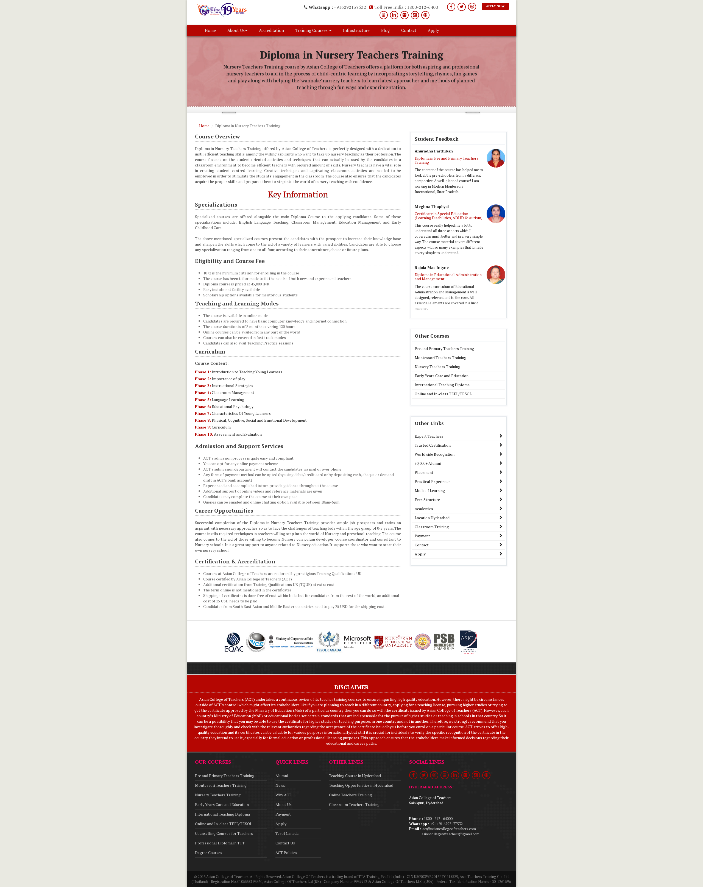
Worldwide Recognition (434, 454)
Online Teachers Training (350, 794)
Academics (424, 508)
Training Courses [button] (312, 30)
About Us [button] (236, 30)
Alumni (281, 775)
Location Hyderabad (432, 517)
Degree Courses (208, 852)
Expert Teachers (429, 436)
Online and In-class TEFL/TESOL (443, 393)
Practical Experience (432, 481)
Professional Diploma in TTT (220, 843)
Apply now (495, 6)
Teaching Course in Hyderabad (355, 775)
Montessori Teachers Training (440, 357)
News (280, 785)
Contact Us (285, 843)
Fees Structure (427, 499)
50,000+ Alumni (428, 463)
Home (210, 30)
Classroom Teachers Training (354, 804)
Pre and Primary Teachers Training (444, 348)
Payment (422, 535)
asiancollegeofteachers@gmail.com (450, 834)
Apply (433, 30)
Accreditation (271, 30)
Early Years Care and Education (441, 375)
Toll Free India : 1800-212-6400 (405, 7)
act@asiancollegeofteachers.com (449, 828)
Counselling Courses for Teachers (224, 833)
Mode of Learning (430, 490)
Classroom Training (432, 526)
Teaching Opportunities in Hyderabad (361, 785)
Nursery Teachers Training (437, 366)
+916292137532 (350, 7)
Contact (408, 30)
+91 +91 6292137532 (446, 823)
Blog (385, 30)
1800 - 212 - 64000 (438, 818)
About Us (283, 804)
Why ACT (283, 794)
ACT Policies (286, 852)
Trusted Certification (433, 445)
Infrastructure (356, 30)
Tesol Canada (287, 833)
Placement (424, 472)
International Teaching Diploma (442, 384)
